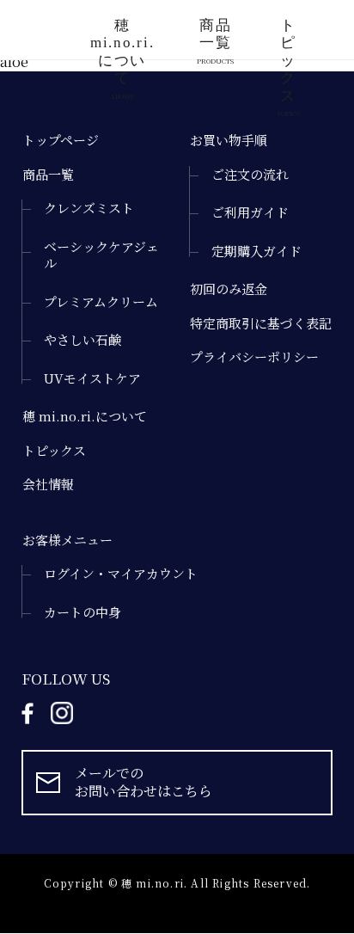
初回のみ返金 (228, 289)
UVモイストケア (92, 378)
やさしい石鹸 (82, 339)
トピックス (288, 38)
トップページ (60, 140)
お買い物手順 (228, 140)
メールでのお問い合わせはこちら (143, 782)
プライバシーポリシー (254, 357)
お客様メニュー (67, 540)
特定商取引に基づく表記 (261, 323)
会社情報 (48, 484)
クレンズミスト (89, 208)
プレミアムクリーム (101, 301)
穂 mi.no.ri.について (122, 38)
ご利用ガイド (250, 212)
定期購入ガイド (256, 251)
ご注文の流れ (250, 174)
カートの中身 (82, 612)
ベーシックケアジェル (101, 255)
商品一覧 (215, 38)
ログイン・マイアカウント (121, 573)
